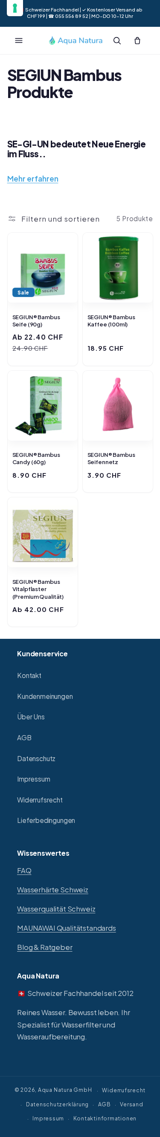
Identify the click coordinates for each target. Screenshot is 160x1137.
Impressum (33, 779)
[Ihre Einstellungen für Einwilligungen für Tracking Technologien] (15, 8)
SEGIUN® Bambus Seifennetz (111, 458)
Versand (131, 1104)
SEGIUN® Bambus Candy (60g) (36, 458)
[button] (19, 40)
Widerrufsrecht (40, 800)
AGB (24, 737)
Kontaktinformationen (105, 1118)
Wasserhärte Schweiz (52, 889)
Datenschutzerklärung (57, 1104)
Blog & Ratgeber (45, 947)
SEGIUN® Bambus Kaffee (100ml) (111, 321)
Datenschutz (36, 758)
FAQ (24, 870)
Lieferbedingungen (46, 820)
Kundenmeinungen (45, 696)
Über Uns (31, 717)
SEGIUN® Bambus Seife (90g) (36, 321)
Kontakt (29, 675)
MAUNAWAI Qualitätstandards (66, 927)
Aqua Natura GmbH (65, 1090)
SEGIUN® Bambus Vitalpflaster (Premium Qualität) (38, 589)
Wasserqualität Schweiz (56, 908)
